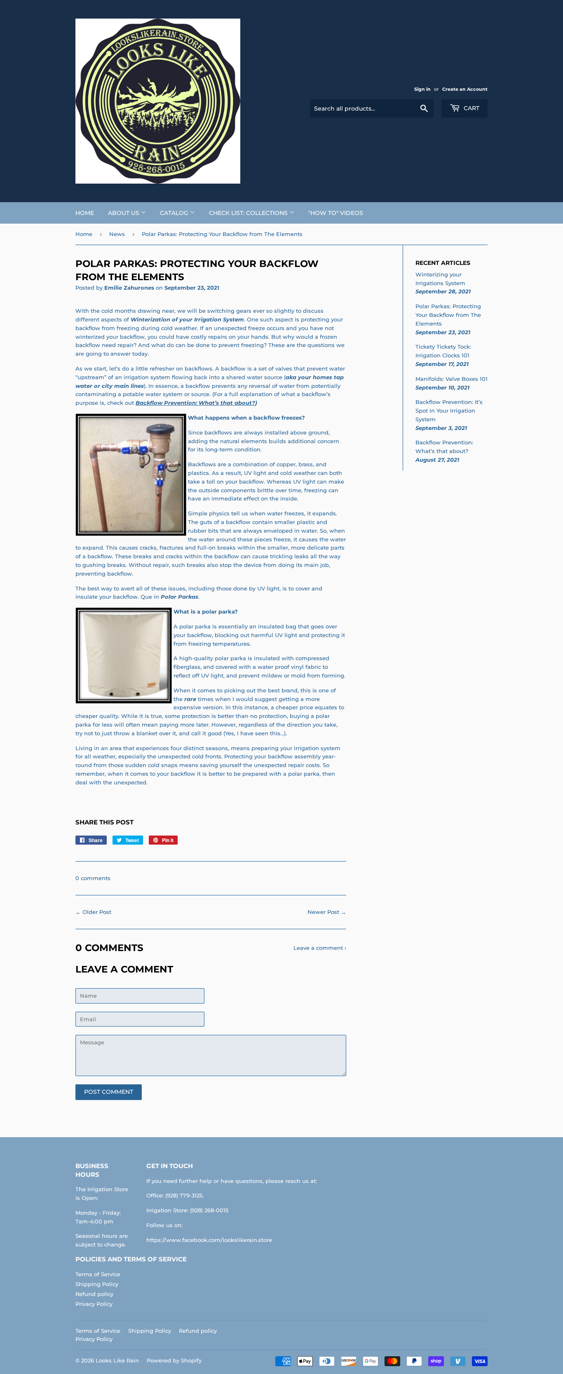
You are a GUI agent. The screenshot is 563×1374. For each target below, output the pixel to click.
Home (84, 213)
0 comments (92, 878)
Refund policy (94, 1294)
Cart (470, 108)
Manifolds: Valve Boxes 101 (451, 378)
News (117, 234)
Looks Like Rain (117, 1360)
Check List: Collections (249, 213)
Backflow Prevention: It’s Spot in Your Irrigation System (449, 411)
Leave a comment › (319, 947)
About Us (124, 213)
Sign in (422, 89)
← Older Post (93, 912)
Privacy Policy (94, 1304)
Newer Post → (326, 912)
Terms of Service (97, 1274)
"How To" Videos (335, 213)
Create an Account (465, 89)
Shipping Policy (96, 1284)
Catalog (175, 213)
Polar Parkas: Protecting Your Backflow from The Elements (448, 315)
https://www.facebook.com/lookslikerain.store (209, 1240)
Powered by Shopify (174, 1360)
